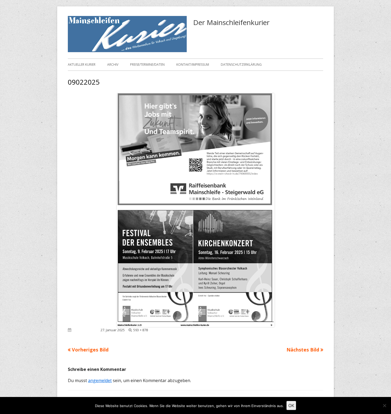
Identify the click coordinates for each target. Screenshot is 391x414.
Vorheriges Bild (90, 349)
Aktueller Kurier (81, 64)
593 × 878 (140, 330)
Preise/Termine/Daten (147, 64)
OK (291, 405)
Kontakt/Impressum (192, 64)
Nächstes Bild (302, 349)
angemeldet (100, 380)
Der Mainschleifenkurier (231, 22)
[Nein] (384, 405)
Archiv (112, 64)
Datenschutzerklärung (241, 64)
